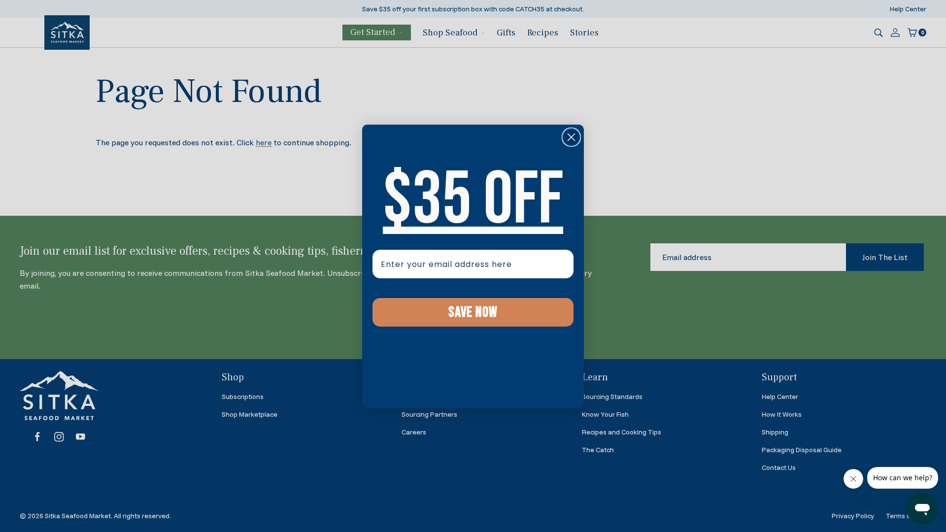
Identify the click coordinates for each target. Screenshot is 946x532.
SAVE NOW (473, 312)
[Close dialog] (571, 137)
